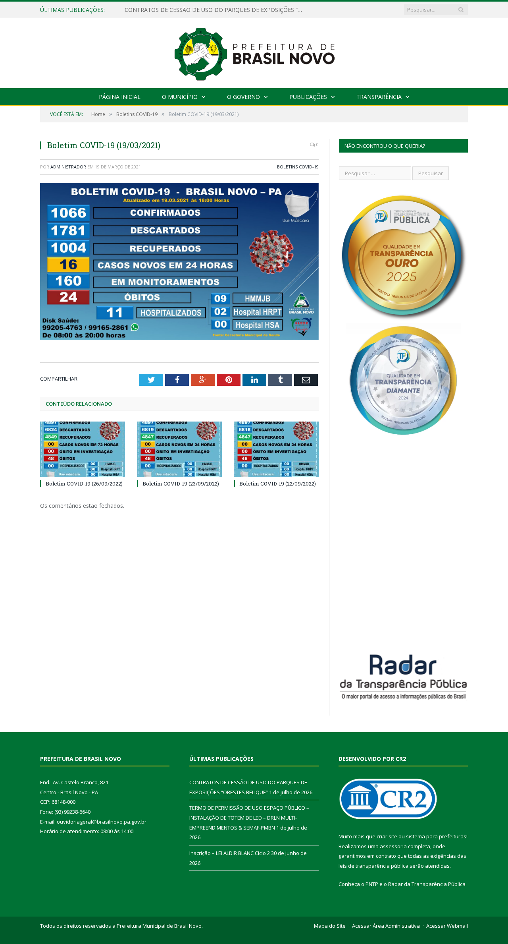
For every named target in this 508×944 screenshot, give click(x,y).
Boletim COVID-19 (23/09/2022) (180, 483)
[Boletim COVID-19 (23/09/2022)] (179, 449)
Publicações (308, 97)
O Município (180, 97)
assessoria (393, 846)
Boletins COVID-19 (298, 167)
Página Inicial (119, 97)
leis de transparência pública (373, 865)
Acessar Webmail (447, 925)
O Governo (243, 97)
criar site (387, 836)
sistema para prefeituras (436, 836)
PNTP (372, 884)
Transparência (379, 97)
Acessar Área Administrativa (386, 925)
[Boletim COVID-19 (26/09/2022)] (82, 449)
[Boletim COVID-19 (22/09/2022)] (276, 449)
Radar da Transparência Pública (427, 884)
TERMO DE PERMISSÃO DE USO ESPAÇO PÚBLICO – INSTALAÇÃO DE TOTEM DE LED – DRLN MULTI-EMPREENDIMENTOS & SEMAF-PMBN (216, 10)
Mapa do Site (330, 925)
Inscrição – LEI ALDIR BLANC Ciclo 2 (229, 853)
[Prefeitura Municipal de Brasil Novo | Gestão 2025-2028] (254, 51)
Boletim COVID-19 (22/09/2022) (277, 483)
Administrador (68, 167)
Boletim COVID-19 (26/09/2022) (84, 483)
